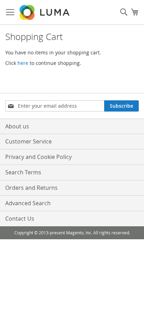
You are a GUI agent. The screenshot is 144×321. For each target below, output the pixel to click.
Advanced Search (28, 203)
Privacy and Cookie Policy (38, 157)
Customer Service (28, 141)
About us (17, 126)
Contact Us (19, 218)
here (22, 63)
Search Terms (23, 172)
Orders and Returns (31, 188)
